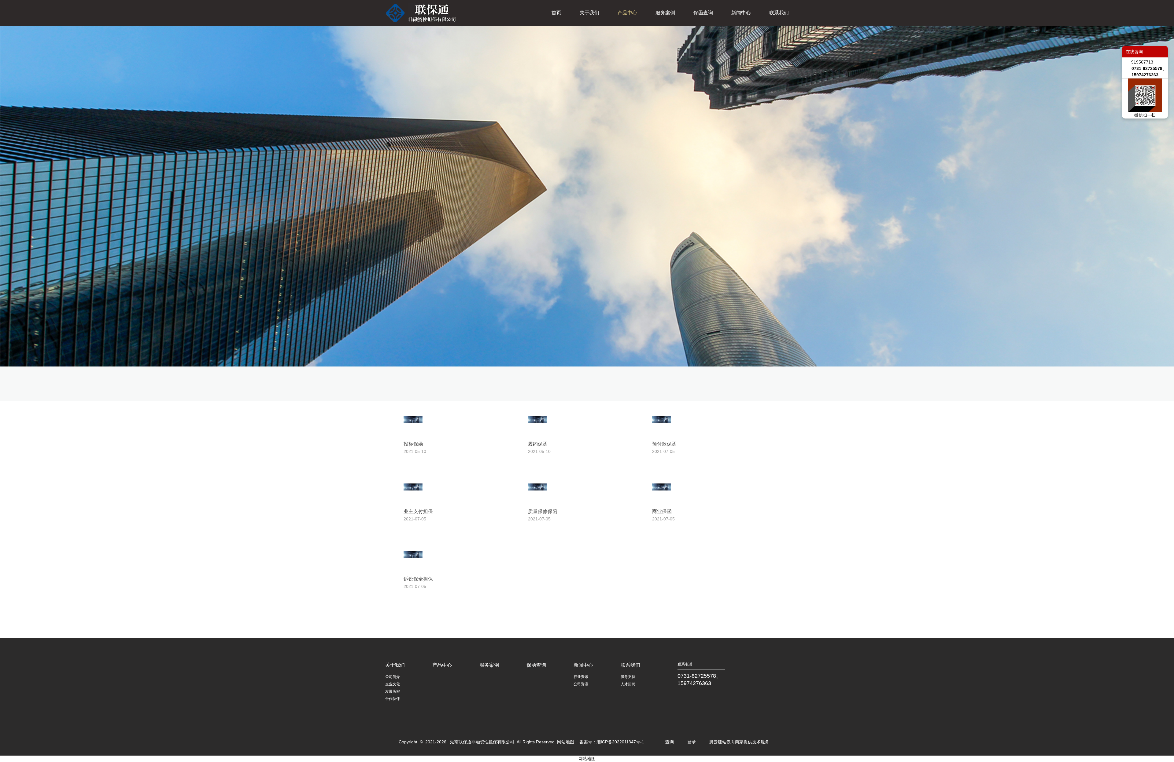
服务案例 (665, 12)
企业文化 (392, 684)
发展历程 (392, 691)
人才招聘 (628, 684)
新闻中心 (741, 12)
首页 (556, 12)
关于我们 (589, 12)
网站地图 (565, 741)
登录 (691, 741)
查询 (669, 741)
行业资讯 (581, 677)
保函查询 (703, 12)
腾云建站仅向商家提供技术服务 (739, 741)
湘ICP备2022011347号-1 (620, 741)
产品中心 (627, 12)
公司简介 (392, 677)
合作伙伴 (392, 699)
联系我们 (779, 12)
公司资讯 (581, 684)
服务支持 (628, 677)
